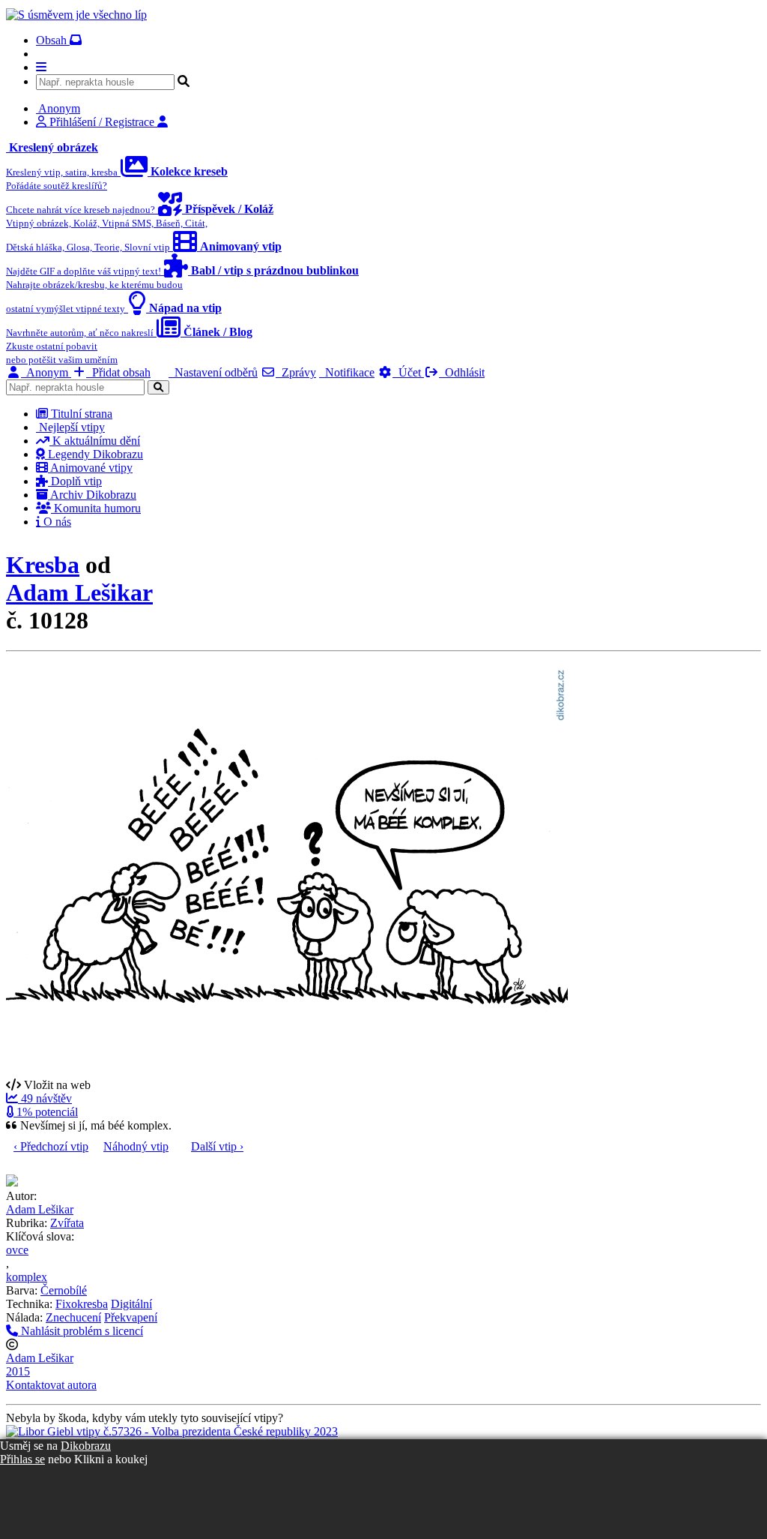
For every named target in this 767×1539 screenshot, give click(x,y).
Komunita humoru (96, 508)
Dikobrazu (86, 1445)
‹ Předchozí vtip (50, 1146)
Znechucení (73, 1317)
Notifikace (347, 372)
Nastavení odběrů (213, 372)
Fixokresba (81, 1304)
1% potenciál (45, 1112)
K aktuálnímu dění (94, 440)
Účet (408, 372)
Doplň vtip (75, 481)
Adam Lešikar (79, 592)
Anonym (46, 372)
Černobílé (63, 1290)
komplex (26, 1276)
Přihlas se (22, 1459)
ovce (17, 1250)
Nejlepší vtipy (70, 427)
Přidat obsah (118, 372)
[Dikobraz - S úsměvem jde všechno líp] (76, 14)
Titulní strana (80, 413)
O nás (55, 521)
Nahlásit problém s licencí (80, 1330)
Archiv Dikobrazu (92, 494)
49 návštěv (45, 1098)
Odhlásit (462, 372)
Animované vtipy (90, 467)
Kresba (42, 564)
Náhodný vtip (136, 1146)
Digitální (131, 1304)
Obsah (53, 40)
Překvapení (130, 1317)
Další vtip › (217, 1146)
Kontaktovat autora (51, 1384)
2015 (18, 1371)
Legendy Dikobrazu (94, 454)
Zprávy (296, 372)
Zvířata (67, 1222)
